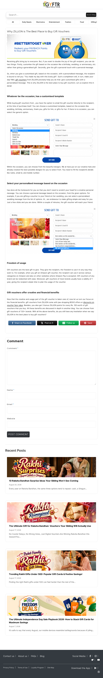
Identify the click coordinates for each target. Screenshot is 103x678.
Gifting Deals (96, 22)
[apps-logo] (99, 671)
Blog (42, 656)
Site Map (50, 668)
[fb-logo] (90, 656)
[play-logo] (95, 668)
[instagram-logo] (96, 656)
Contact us (8, 656)
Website (11, 418)
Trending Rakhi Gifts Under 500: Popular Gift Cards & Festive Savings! (46, 574)
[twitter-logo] (92, 659)
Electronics (40, 22)
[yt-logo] (98, 659)
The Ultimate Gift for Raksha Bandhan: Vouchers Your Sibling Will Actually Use (50, 526)
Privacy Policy (8, 668)
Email (10, 404)
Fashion (68, 22)
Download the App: (81, 668)
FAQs (33, 656)
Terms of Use (22, 668)
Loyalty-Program (37, 668)
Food (82, 22)
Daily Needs (26, 22)
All (13, 22)
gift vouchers (21, 80)
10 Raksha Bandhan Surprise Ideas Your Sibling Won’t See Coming (43, 480)
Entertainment (54, 22)
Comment (12, 348)
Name (10, 390)
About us (22, 656)
